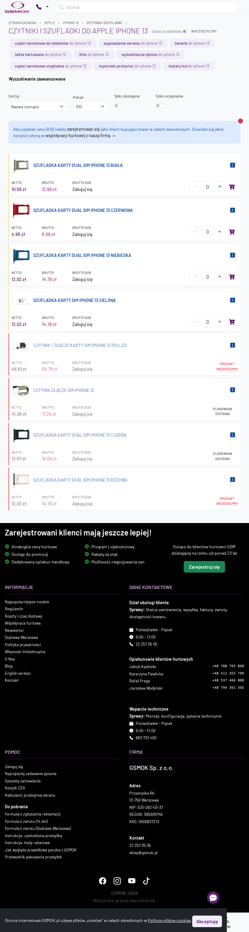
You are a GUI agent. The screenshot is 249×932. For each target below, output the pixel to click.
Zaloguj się (82, 189)
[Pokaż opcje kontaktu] (42, 7)
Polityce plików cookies (169, 920)
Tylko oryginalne (169, 96)
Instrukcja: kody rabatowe (27, 842)
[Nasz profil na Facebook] (102, 881)
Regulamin (14, 608)
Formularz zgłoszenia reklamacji (32, 814)
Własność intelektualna (25, 651)
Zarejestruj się (204, 567)
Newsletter (14, 630)
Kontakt (12, 680)
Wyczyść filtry (204, 31)
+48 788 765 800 (228, 666)
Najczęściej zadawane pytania (30, 773)
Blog (8, 665)
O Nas (10, 659)
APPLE (49, 22)
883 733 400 (146, 737)
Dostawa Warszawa (21, 637)
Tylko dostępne (127, 96)
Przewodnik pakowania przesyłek (33, 856)
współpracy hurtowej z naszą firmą (78, 135)
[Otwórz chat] (213, 897)
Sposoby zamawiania (23, 780)
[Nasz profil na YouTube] (131, 881)
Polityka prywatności (23, 644)
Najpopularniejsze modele (27, 601)
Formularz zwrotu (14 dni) (26, 821)
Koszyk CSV (15, 787)
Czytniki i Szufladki (104, 22)
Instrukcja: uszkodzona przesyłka (33, 835)
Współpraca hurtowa (23, 623)
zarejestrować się (83, 129)
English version (18, 673)
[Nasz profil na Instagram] (117, 881)
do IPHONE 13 (53, 43)
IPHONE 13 (71, 22)
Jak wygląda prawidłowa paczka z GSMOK (41, 849)
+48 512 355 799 (228, 673)
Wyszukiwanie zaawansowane (37, 78)
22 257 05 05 (146, 644)
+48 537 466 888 (228, 680)
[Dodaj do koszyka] (232, 186)
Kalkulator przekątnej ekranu (30, 795)
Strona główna (22, 22)
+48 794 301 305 (228, 688)
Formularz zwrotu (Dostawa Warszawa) (38, 828)
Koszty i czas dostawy (23, 616)
